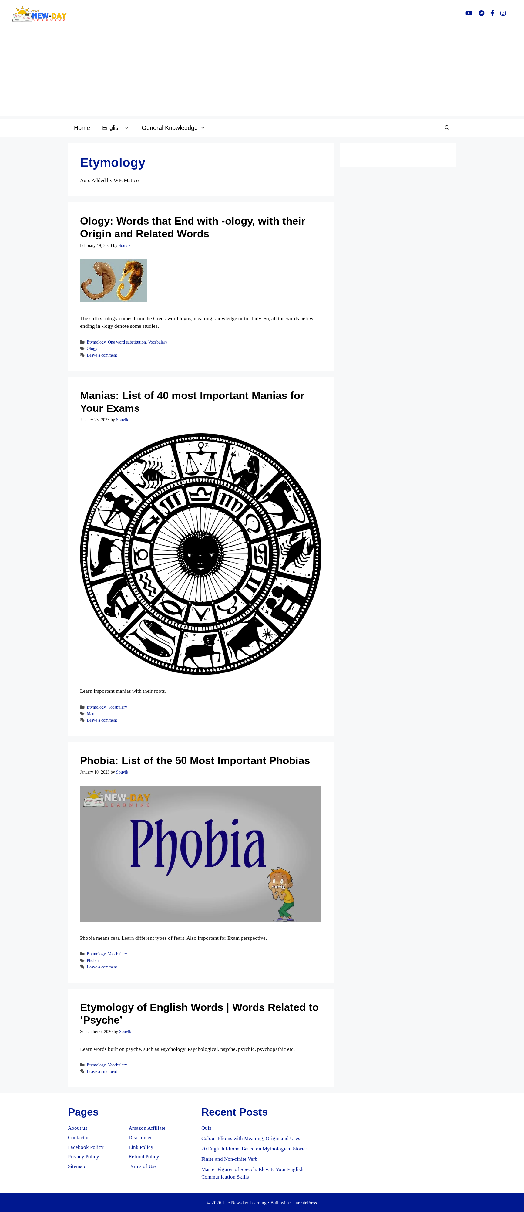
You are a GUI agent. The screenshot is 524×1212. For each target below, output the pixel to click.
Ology (92, 348)
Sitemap (76, 1166)
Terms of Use (143, 1166)
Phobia (93, 960)
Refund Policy (144, 1157)
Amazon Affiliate (147, 1128)
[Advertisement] (262, 73)
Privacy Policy (83, 1157)
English (112, 127)
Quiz (206, 1128)
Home (82, 127)
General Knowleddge (170, 127)
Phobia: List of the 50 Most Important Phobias (195, 760)
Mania (92, 713)
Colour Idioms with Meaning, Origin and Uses (250, 1138)
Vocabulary (157, 342)
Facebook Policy (86, 1147)
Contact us (79, 1137)
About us (77, 1128)
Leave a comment (102, 355)
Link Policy (141, 1147)
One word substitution (127, 342)
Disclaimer (140, 1137)
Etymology (96, 342)
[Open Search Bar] (447, 128)
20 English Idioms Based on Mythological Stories (254, 1149)
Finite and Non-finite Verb (229, 1159)
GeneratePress (303, 1202)
